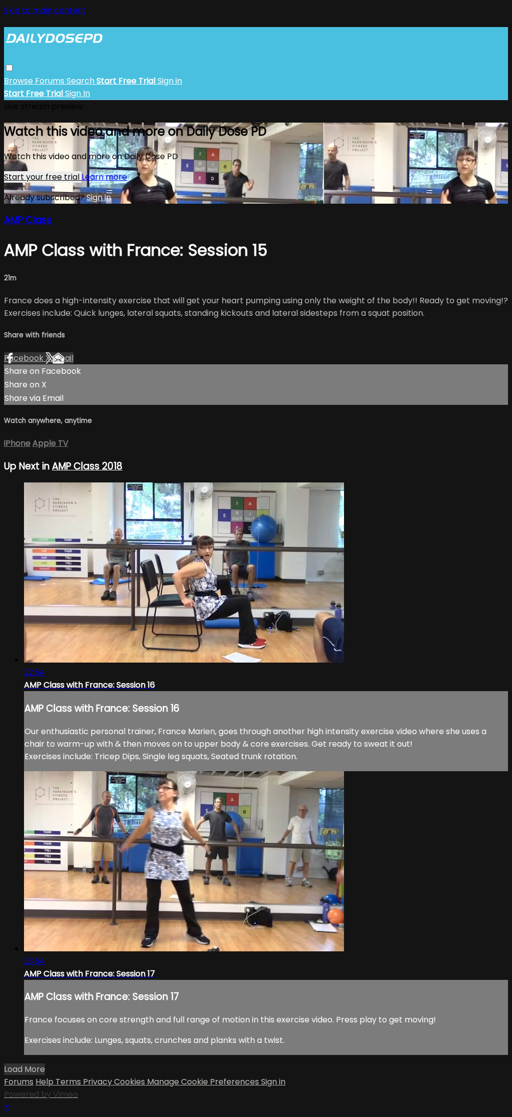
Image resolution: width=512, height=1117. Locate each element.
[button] (9, 68)
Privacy (98, 1081)
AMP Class (28, 220)
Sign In (77, 93)
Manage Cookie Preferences (204, 1081)
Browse (19, 81)
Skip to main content (45, 10)
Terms (69, 1081)
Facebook (25, 358)
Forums (50, 81)
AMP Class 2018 (87, 466)
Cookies (130, 1081)
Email (63, 358)
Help (46, 1081)
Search (81, 81)
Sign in (170, 81)
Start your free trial (43, 177)
